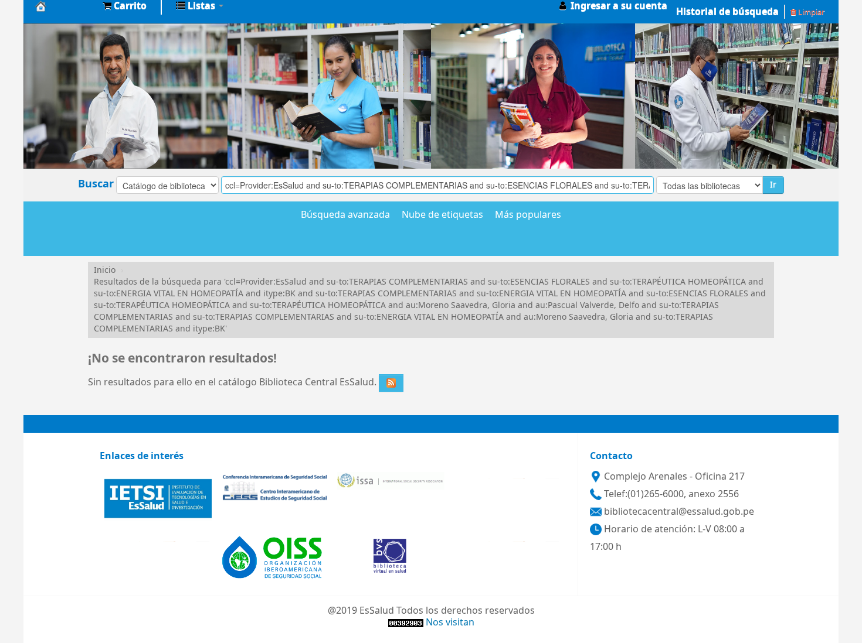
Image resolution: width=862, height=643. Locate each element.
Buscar (96, 184)
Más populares (528, 215)
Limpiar (810, 12)
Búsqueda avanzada (345, 215)
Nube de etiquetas (442, 215)
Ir (773, 185)
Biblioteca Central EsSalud (64, 6)
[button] (124, 6)
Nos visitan (450, 622)
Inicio (105, 270)
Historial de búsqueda (727, 12)
